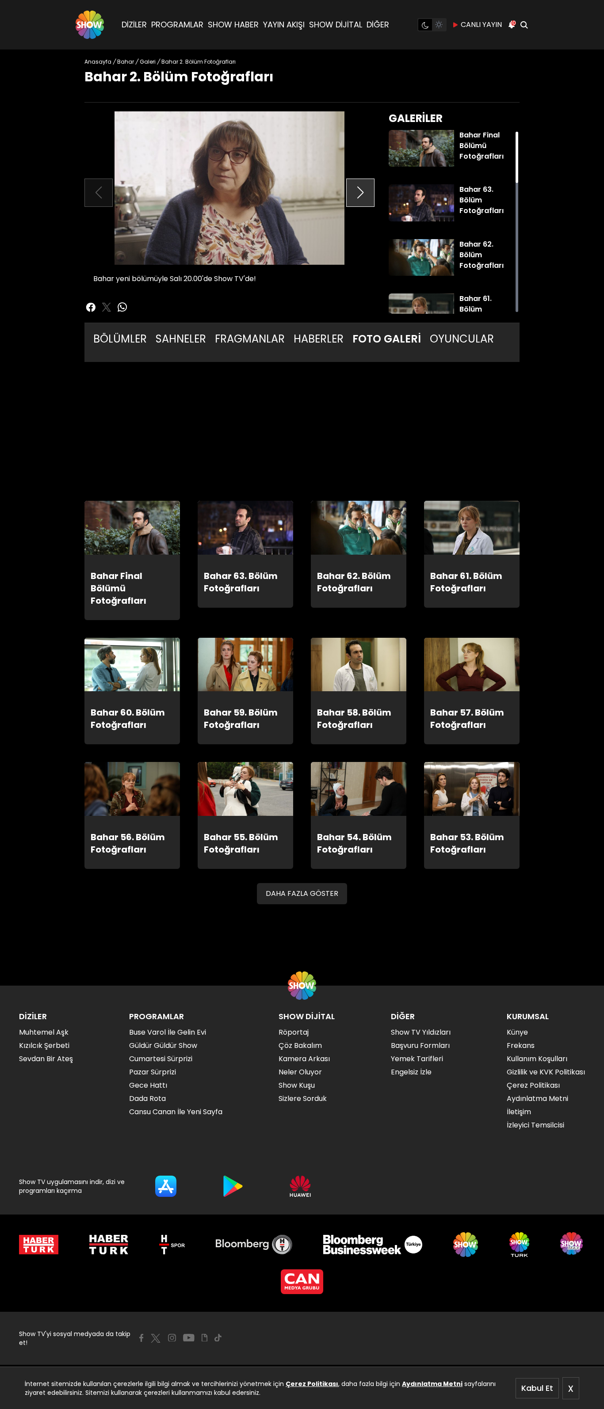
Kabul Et (537, 1388)
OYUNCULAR (462, 338)
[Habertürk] (38, 1244)
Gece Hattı (148, 1085)
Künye (517, 1032)
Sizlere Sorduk (303, 1098)
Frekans (521, 1045)
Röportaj (294, 1032)
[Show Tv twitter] (106, 307)
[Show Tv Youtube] (189, 1338)
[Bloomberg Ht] (254, 1244)
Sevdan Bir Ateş (46, 1059)
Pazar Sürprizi (152, 1072)
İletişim (519, 1112)
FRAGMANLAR (250, 338)
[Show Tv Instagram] (172, 1338)
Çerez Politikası (312, 1383)
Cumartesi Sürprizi (160, 1059)
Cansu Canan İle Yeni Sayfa (175, 1112)
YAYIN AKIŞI (284, 24)
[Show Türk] (519, 1244)
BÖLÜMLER (120, 338)
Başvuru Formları (420, 1045)
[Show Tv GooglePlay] (233, 1186)
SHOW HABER (233, 24)
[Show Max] (572, 1244)
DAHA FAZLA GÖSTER (302, 893)
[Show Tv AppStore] (165, 1186)
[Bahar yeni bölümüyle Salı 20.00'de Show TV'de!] (229, 188)
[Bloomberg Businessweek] (372, 1244)
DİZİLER (134, 24)
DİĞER (378, 24)
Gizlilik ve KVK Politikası (546, 1072)
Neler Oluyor (300, 1072)
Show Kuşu (297, 1085)
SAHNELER (181, 338)
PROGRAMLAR (177, 24)
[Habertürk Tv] (108, 1244)
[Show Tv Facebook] (141, 1338)
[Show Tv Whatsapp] (122, 307)
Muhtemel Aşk (44, 1032)
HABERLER (319, 338)
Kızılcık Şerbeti (44, 1045)
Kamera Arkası (304, 1059)
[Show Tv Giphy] (204, 1338)
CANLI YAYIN (481, 24)
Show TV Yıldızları (421, 1032)
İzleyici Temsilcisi (535, 1125)
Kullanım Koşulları (537, 1059)
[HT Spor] (171, 1244)
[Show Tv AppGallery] (300, 1186)
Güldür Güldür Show (163, 1045)
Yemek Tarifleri (417, 1059)
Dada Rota (147, 1098)
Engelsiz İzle (411, 1072)
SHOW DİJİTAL (335, 24)
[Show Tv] (90, 25)
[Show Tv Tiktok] (218, 1338)
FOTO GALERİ (386, 338)
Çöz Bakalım (300, 1045)
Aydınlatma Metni (432, 1383)
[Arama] (524, 24)
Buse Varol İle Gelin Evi (167, 1032)
